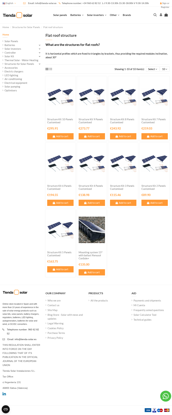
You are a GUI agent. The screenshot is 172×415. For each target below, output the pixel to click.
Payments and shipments (147, 300)
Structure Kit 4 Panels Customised (91, 187)
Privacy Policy (55, 337)
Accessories (11, 67)
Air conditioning (13, 78)
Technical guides (143, 319)
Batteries (10, 45)
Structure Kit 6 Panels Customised (59, 187)
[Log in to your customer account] (160, 15)
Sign (164, 3)
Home (6, 34)
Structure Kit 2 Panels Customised (153, 187)
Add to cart (62, 136)
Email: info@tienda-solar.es (42, 3)
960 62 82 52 (94, 3)
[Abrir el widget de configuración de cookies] (6, 409)
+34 (84, 3)
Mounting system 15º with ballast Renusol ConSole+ (90, 255)
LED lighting (11, 75)
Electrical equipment (16, 82)
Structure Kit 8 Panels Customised (122, 121)
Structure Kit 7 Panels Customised (153, 121)
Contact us (53, 305)
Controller (10, 52)
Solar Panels (11, 41)
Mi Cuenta (139, 305)
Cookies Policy (56, 328)
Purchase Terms (56, 332)
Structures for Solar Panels (19, 63)
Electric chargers (14, 71)
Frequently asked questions (149, 310)
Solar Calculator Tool (145, 314)
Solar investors (13, 48)
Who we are (54, 300)
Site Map (52, 310)
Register (165, 7)
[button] (114, 15)
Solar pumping (12, 86)
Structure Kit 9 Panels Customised (91, 121)
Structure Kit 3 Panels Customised (122, 187)
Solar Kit (9, 56)
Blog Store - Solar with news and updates (65, 316)
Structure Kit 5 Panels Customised (59, 254)
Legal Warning (55, 323)
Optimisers (11, 90)
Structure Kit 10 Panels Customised (60, 121)
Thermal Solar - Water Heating (21, 60)
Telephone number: (72, 3)
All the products (99, 300)
